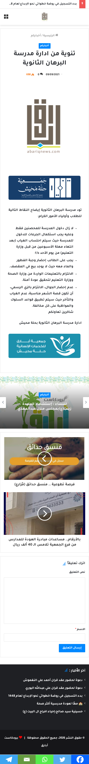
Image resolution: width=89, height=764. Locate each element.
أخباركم (36, 35)
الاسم (80, 629)
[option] (44, 402)
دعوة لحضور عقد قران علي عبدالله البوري (54, 688)
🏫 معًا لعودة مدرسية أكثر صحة (60, 704)
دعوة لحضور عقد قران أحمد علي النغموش (53, 680)
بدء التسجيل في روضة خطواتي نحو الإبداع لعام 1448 (41, 4)
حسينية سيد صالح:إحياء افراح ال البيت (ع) (53, 711)
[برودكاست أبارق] (45, 17)
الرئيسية (49, 35)
